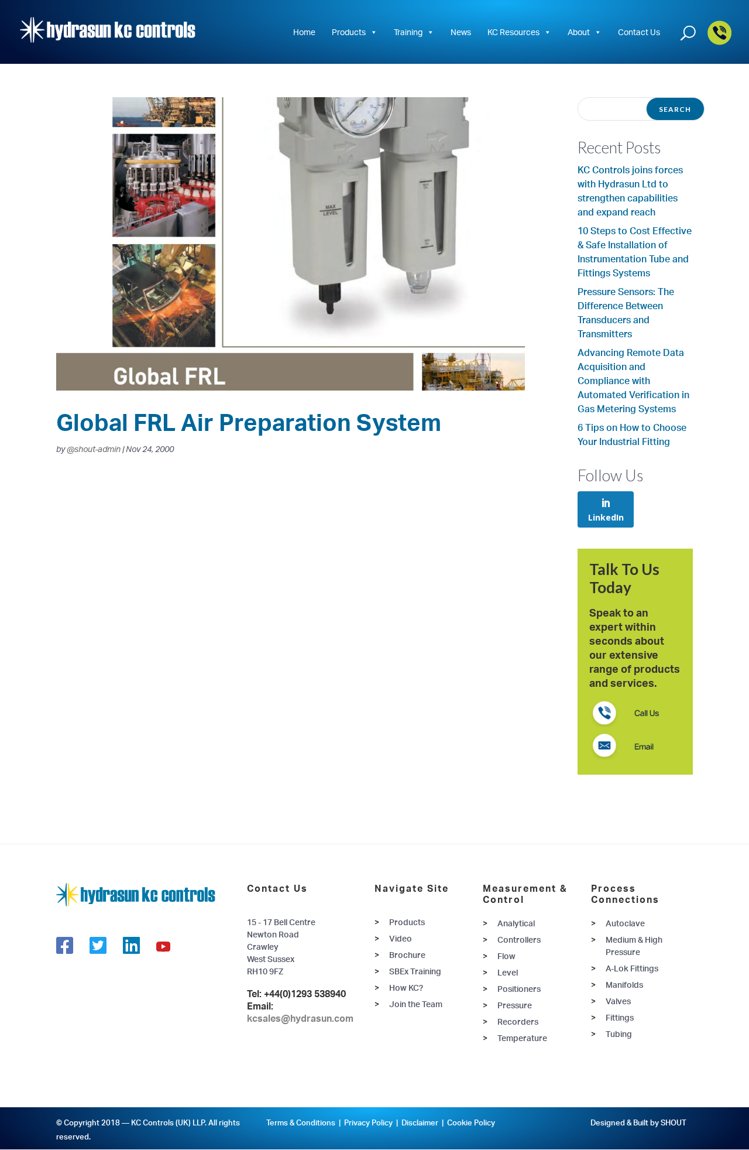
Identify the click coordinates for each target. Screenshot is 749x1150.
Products (349, 32)
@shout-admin (94, 449)
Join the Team (415, 1004)
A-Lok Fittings (632, 968)
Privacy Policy (368, 1122)
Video (400, 938)
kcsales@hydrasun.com (300, 1018)
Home (304, 32)
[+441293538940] (719, 43)
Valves (618, 1001)
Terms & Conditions (300, 1122)
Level (507, 972)
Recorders (517, 1021)
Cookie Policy (471, 1122)
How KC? (406, 987)
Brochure (407, 955)
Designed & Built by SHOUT (638, 1122)
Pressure (514, 1005)
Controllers (519, 939)
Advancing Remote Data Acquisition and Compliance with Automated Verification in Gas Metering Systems (633, 381)
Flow (506, 956)
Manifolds (624, 985)
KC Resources (513, 32)
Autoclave (625, 923)
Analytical (516, 923)
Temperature (522, 1038)
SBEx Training (415, 971)
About (579, 32)
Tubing (619, 1034)
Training (408, 32)
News (461, 32)
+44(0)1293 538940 (305, 994)
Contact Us (639, 32)
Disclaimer (419, 1122)
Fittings (620, 1017)
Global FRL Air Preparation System (248, 422)
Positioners (519, 989)
